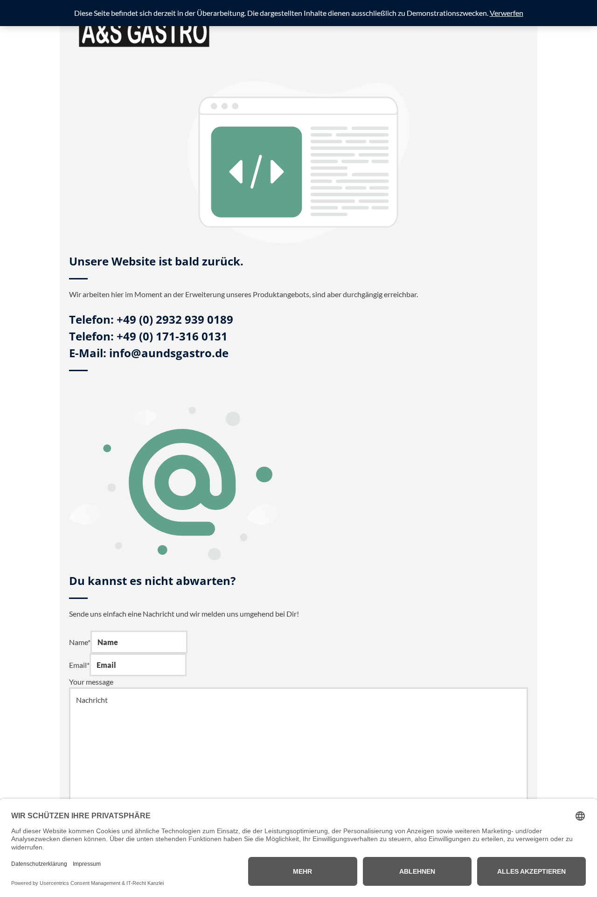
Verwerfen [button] (506, 12)
